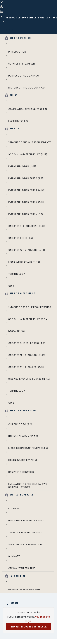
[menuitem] (2, 7)
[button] (2, 3)
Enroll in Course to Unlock (29, 626)
